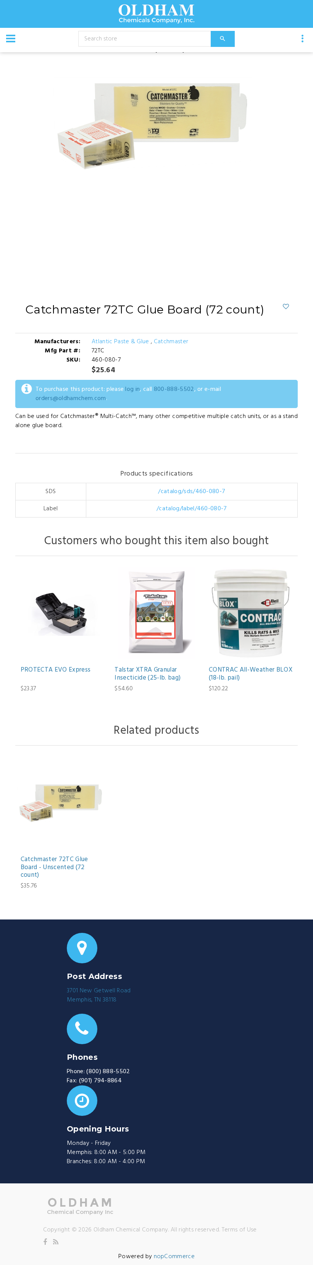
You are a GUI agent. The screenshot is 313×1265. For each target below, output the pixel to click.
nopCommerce (174, 1257)
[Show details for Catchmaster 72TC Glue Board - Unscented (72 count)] (62, 802)
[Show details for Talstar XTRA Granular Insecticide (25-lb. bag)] (156, 613)
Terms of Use (239, 1230)
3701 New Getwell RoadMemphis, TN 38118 (99, 995)
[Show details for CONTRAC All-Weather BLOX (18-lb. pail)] (250, 613)
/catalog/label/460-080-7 (191, 509)
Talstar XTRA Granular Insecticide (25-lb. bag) (148, 674)
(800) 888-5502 (108, 1072)
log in (132, 389)
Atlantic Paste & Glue (121, 342)
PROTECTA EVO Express (56, 670)
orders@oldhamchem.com (70, 398)
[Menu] (11, 38)
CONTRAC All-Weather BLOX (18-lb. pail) (250, 674)
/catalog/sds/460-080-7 (191, 492)
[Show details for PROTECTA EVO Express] (62, 613)
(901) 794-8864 (100, 1081)
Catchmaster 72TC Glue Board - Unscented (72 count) (54, 867)
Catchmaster (171, 342)
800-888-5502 (174, 389)
